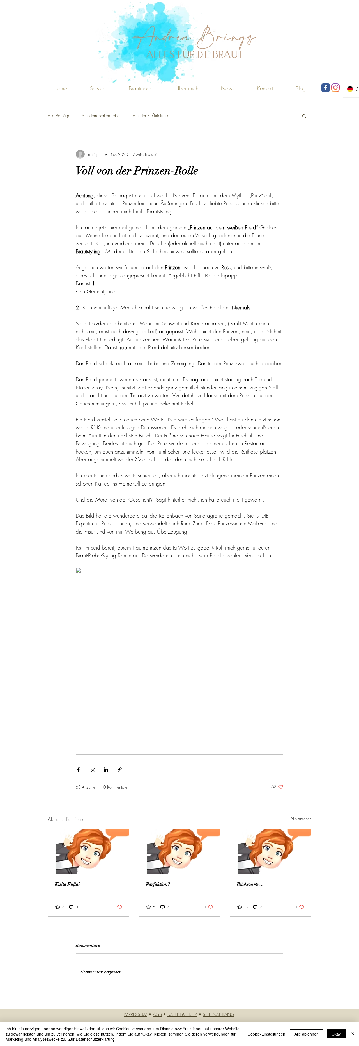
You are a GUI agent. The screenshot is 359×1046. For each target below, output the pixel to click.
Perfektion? (158, 884)
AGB (157, 1014)
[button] (140, 88)
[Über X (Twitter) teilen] (92, 769)
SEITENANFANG (218, 1014)
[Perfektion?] (179, 851)
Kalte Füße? (67, 884)
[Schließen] (352, 1034)
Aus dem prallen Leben (101, 115)
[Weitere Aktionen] (280, 154)
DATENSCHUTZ (182, 1014)
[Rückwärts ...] (270, 851)
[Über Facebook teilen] (78, 769)
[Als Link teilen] (119, 769)
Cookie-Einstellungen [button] (266, 1034)
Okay (336, 1034)
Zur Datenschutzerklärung (91, 1039)
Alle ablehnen (306, 1034)
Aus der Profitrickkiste (151, 115)
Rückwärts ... (250, 884)
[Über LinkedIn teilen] (106, 769)
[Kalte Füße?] (88, 851)
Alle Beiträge (59, 115)
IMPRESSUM (135, 1014)
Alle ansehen (301, 818)
